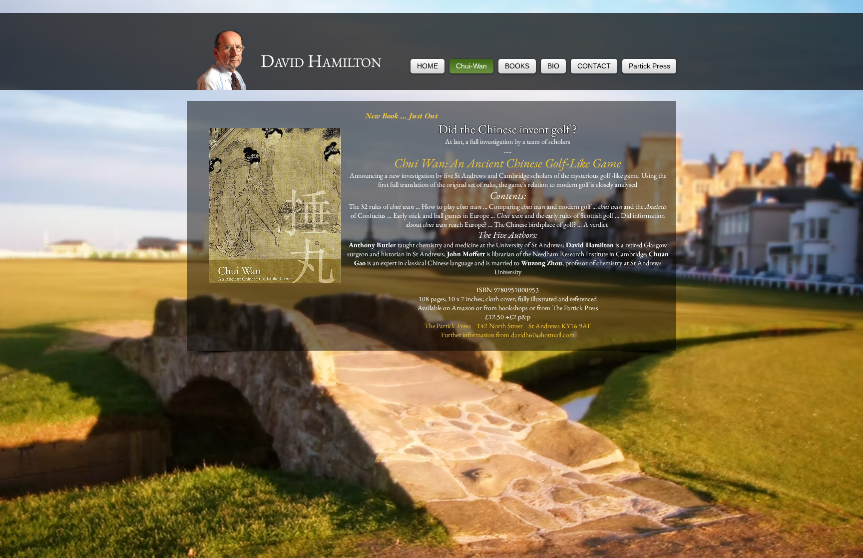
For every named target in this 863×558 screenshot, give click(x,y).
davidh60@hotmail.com (543, 334)
